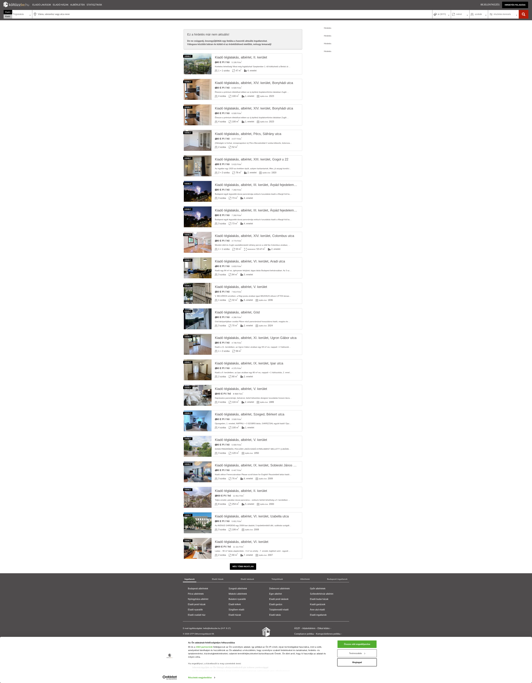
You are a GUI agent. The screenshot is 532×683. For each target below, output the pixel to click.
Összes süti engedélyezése (357, 644)
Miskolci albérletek (238, 594)
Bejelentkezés (490, 4)
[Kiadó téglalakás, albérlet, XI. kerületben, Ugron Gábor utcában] (198, 344)
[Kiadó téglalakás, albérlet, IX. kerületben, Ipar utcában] (198, 369)
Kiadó (7, 16)
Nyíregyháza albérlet (198, 599)
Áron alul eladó (317, 609)
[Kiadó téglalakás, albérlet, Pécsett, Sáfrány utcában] (198, 140)
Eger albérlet (275, 594)
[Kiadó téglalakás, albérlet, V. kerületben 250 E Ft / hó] (198, 293)
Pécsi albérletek (196, 594)
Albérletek (77, 5)
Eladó (7, 12)
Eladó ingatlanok (318, 615)
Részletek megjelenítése (200, 677)
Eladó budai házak (319, 599)
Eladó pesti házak (196, 604)
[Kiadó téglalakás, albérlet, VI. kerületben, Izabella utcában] (198, 522)
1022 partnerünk (204, 647)
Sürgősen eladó (236, 609)
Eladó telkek (235, 604)
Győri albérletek (317, 588)
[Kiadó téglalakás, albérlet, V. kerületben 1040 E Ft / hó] (198, 395)
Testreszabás (355, 653)
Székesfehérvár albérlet (321, 594)
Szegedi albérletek (238, 588)
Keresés (523, 14)
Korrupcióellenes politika (328, 634)
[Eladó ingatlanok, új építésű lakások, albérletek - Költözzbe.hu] (266, 634)
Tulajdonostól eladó (279, 609)
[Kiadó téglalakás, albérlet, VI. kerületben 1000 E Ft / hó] (198, 548)
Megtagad (357, 662)
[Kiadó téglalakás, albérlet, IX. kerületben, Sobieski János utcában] (198, 471)
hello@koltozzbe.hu (211, 628)
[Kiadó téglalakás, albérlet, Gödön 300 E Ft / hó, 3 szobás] (198, 318)
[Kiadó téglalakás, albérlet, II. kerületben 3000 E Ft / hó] (198, 497)
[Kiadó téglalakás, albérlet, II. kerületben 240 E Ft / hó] (198, 63)
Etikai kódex (324, 628)
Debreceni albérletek (279, 588)
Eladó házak (61, 5)
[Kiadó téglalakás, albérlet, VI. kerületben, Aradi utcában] (198, 267)
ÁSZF (297, 628)
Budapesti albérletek (198, 588)
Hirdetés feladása (515, 5)
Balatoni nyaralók (237, 599)
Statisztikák (94, 5)
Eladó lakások (41, 5)
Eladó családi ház (196, 615)
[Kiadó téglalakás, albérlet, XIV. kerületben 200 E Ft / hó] (198, 242)
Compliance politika (304, 634)
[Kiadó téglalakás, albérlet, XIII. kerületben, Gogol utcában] (198, 165)
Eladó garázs (275, 604)
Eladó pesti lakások (278, 599)
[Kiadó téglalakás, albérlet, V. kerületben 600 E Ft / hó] (198, 446)
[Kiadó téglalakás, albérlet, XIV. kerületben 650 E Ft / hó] (198, 89)
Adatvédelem (308, 628)
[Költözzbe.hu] (16, 5)
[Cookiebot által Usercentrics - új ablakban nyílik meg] (170, 678)
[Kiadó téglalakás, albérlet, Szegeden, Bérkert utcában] (198, 420)
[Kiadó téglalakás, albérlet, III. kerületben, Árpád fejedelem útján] (198, 191)
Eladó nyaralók (195, 609)
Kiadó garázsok (317, 604)
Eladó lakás (275, 615)
